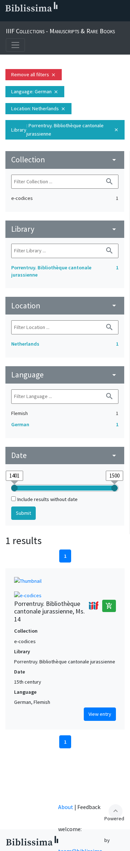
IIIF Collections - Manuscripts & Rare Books (60, 31)
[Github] (65, 18)
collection (64, 159)
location (64, 306)
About (65, 807)
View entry (99, 714)
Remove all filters (33, 74)
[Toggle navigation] (15, 45)
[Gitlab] (76, 18)
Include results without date (47, 499)
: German (34, 91)
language (64, 375)
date (64, 455)
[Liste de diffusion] (7, 18)
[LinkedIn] (19, 18)
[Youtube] (53, 18)
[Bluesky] (30, 18)
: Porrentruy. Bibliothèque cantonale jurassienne (65, 129)
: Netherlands (38, 108)
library (64, 229)
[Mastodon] (42, 18)
